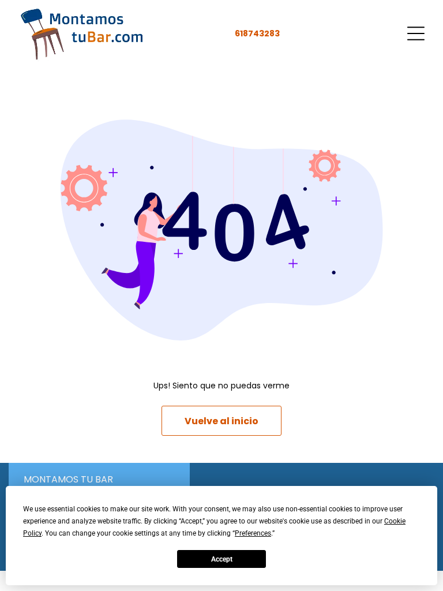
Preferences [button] (253, 533)
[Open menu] (416, 33)
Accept (221, 559)
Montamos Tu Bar (68, 479)
